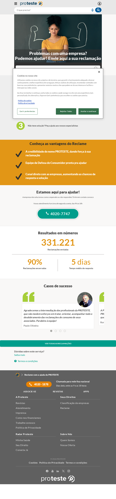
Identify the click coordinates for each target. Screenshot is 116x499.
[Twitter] (63, 471)
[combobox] (58, 10)
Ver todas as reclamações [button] (58, 343)
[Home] (17, 375)
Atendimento (23, 408)
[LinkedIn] (57, 471)
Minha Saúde (23, 440)
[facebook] (47, 471)
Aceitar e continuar (89, 111)
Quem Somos (67, 440)
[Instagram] (69, 471)
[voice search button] (91, 10)
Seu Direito (22, 445)
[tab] (51, 331)
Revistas (20, 403)
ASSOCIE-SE (29, 391)
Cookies (33, 462)
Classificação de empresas (74, 403)
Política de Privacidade (28, 427)
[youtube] (53, 471)
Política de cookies (25, 101)
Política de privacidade (26, 103)
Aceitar (58, 497)
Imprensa (21, 412)
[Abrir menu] (17, 3)
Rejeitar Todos (66, 111)
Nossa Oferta (67, 445)
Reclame (65, 408)
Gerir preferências (27, 111)
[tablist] (58, 331)
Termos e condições (27, 361)
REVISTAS (58, 391)
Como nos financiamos (28, 417)
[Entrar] (100, 4)
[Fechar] (99, 72)
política (85, 492)
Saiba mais (19, 354)
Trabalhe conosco (25, 422)
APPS (86, 391)
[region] (58, 93)
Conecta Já (22, 449)
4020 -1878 (41, 384)
